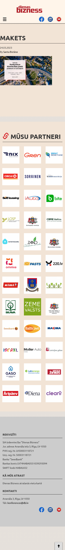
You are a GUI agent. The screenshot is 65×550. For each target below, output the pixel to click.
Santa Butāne (10, 51)
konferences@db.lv (17, 502)
